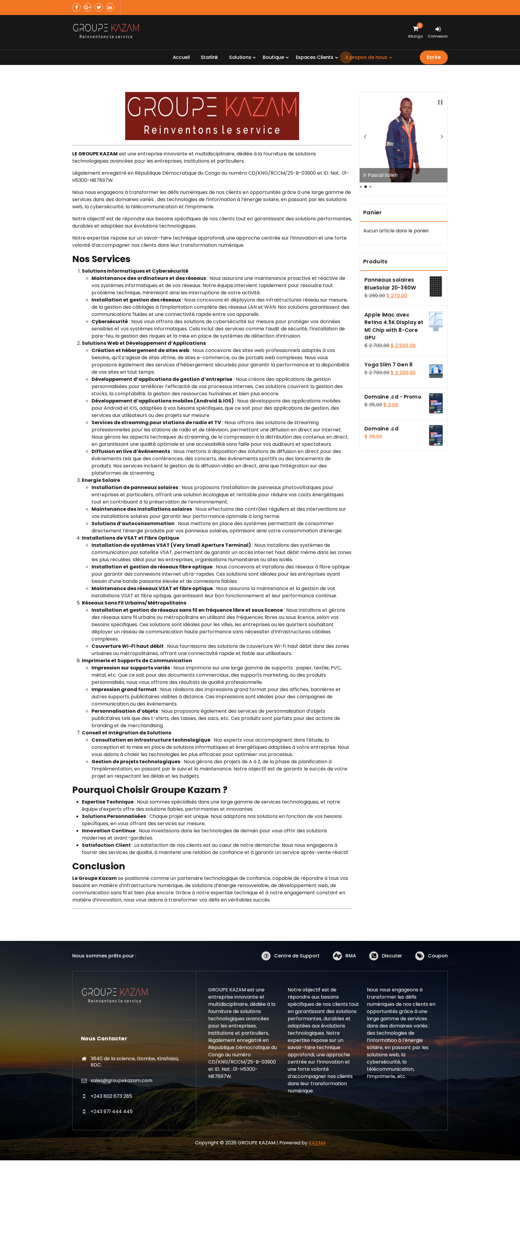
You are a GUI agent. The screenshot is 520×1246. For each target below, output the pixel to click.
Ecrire (434, 57)
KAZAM (317, 1142)
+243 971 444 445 (112, 1111)
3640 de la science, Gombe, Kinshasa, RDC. (135, 1062)
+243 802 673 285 (111, 1096)
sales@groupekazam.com (121, 1080)
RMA (350, 955)
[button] (365, 136)
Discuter (392, 955)
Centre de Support (297, 955)
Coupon (438, 955)
